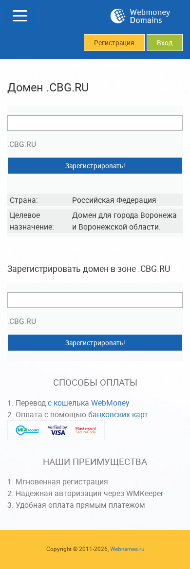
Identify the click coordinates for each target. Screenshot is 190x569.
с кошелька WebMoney (88, 402)
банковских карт (118, 414)
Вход (164, 42)
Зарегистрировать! (95, 165)
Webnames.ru (127, 548)
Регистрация (114, 42)
